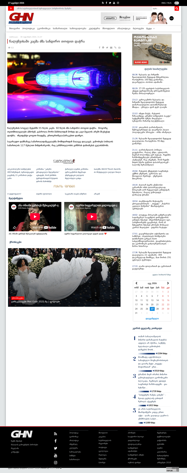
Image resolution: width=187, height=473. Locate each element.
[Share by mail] (111, 48)
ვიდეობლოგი (134, 440)
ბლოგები (138, 28)
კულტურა (94, 28)
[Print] (119, 48)
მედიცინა (102, 459)
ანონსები (131, 433)
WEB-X (52, 468)
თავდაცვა (103, 447)
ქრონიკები (15, 242)
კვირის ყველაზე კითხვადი (147, 328)
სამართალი (60, 28)
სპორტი (102, 462)
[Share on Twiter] (107, 48)
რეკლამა (15, 448)
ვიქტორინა (161, 440)
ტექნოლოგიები (163, 436)
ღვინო (160, 448)
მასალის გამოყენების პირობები (24, 445)
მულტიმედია (16, 198)
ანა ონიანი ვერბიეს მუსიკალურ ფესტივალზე (28, 234)
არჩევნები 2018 (164, 462)
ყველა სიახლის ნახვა (162, 275)
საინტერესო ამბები (136, 455)
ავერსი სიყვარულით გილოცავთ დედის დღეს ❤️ (85, 234)
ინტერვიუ (73, 444)
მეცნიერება (162, 433)
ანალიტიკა (123, 28)
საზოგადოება (78, 28)
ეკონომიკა (44, 28)
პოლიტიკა (28, 28)
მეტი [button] (149, 28)
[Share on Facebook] (99, 48)
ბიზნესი (72, 456)
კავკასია (102, 436)
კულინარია (162, 452)
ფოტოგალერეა (134, 444)
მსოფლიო (108, 28)
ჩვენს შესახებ (16, 441)
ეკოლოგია (103, 451)
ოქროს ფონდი (134, 462)
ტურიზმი (160, 444)
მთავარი (14, 28)
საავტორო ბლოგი (136, 436)
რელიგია (103, 455)
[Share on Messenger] (103, 48)
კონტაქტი (15, 452)
